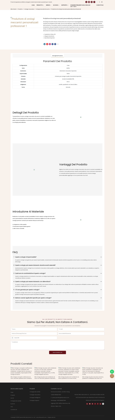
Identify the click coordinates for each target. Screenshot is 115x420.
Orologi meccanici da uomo (43, 9)
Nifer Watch (13, 9)
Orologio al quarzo (34, 400)
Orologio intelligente (35, 397)
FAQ (12, 406)
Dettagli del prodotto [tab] (57, 55)
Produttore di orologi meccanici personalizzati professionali (66, 9)
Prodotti (13, 395)
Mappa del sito (51, 417)
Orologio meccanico (29, 9)
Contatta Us (14, 409)
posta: (54, 397)
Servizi (12, 398)
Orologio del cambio (16, 401)
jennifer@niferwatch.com (62, 397)
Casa (12, 392)
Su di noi (13, 404)
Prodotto (20, 9)
